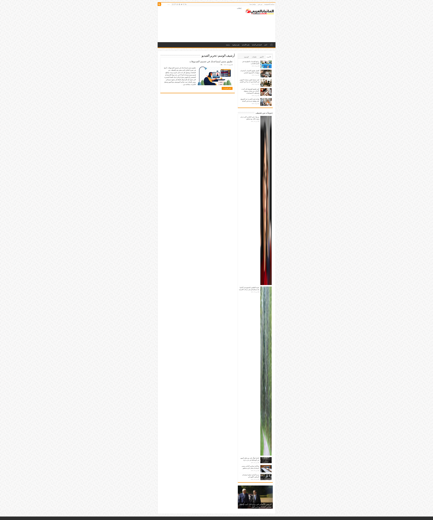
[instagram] (173, 4)
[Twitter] (182, 4)
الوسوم (246, 57)
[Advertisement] (200, 24)
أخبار (265, 45)
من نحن (260, 4)
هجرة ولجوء (235, 45)
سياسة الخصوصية (269, 4)
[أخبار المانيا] (260, 11)
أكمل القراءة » (227, 88)
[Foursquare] (175, 4)
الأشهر (262, 57)
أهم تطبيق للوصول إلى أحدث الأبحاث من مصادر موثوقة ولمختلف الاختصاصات (250, 91)
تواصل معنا (253, 4)
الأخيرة (269, 57)
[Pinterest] (179, 4)
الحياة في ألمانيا (257, 45)
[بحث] (159, 4)
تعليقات (254, 57)
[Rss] (186, 4)
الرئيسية (271, 44)
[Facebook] (183, 4)
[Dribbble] (177, 4)
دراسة (228, 45)
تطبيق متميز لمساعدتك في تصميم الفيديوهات (211, 61)
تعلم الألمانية (246, 45)
